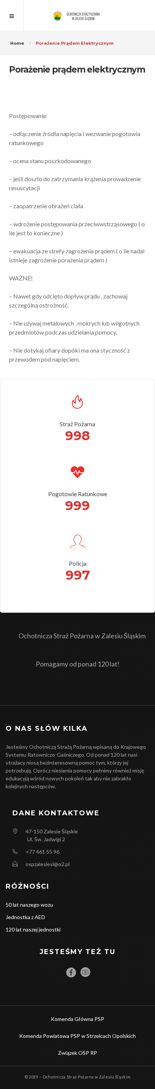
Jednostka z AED (25, 917)
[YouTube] (85, 972)
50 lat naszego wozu (29, 904)
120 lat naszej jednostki (33, 929)
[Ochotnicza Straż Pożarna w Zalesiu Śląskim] (77, 15)
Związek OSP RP (77, 1053)
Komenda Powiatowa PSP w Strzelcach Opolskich (77, 1036)
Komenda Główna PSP (77, 1019)
